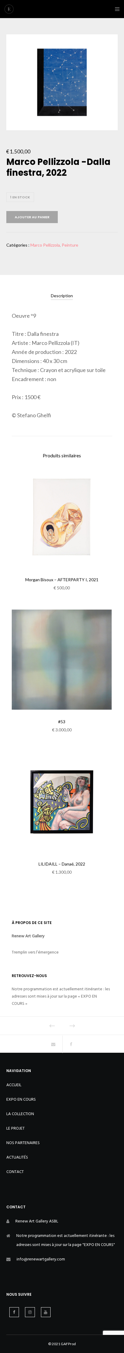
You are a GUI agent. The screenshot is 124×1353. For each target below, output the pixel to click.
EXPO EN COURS (21, 1099)
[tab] (62, 295)
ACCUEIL (13, 1084)
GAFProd (68, 1344)
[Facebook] (14, 1312)
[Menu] (115, 9)
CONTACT (15, 1171)
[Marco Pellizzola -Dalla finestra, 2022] (53, 1044)
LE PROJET (15, 1128)
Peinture (70, 245)
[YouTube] (46, 1312)
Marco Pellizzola (45, 245)
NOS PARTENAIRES (23, 1142)
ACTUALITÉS (17, 1157)
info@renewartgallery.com (41, 1259)
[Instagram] (30, 1312)
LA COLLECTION (20, 1113)
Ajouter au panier (32, 217)
